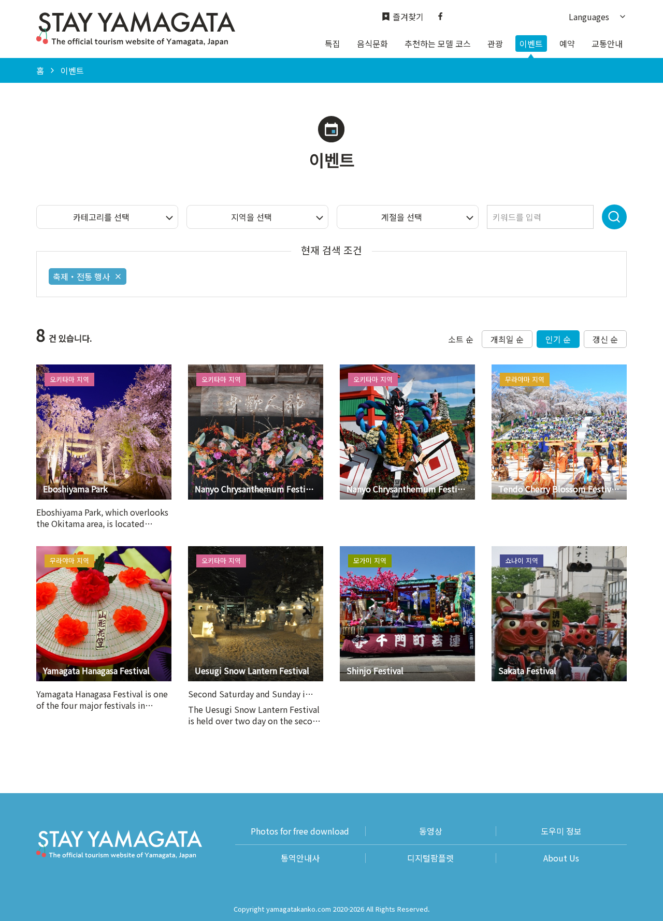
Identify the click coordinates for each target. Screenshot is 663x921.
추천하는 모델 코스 (438, 43)
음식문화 (372, 43)
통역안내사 (300, 858)
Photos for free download (300, 831)
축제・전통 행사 (81, 276)
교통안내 (607, 43)
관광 (495, 43)
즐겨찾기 (408, 16)
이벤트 (531, 43)
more (46, 369)
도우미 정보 (561, 831)
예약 (567, 43)
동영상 (430, 831)
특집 (332, 43)
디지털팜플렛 (430, 858)
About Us (561, 858)
